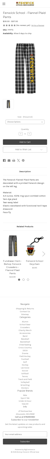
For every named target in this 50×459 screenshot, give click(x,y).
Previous (3, 254)
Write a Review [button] (37, 25)
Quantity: (25, 129)
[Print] (13, 160)
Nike (25, 395)
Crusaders (25, 327)
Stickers (25, 388)
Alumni (25, 322)
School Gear (25, 324)
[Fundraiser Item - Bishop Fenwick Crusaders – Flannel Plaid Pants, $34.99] (12, 246)
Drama (25, 353)
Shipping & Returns (25, 308)
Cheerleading (25, 345)
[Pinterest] (23, 160)
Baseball (25, 339)
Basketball (25, 342)
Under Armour (25, 401)
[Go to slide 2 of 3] (23, 280)
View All (25, 404)
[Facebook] (4, 160)
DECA (25, 350)
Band (25, 336)
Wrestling (25, 385)
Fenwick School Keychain (34, 262)
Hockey (25, 365)
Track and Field (25, 379)
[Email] (9, 160)
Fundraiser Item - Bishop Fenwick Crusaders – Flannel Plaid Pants (12, 267)
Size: (25, 117)
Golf (25, 362)
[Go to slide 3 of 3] (28, 280)
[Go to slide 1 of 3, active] (19, 280)
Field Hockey (25, 356)
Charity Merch (25, 330)
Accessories (25, 333)
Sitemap (25, 314)
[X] (18, 160)
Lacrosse (25, 368)
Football (25, 359)
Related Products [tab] (25, 226)
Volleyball (25, 382)
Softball (25, 373)
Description (25, 171)
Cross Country (25, 347)
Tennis (25, 376)
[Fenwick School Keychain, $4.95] (34, 246)
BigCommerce (29, 449)
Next (43, 254)
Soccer (25, 371)
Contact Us (25, 311)
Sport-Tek (25, 398)
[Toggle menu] (4, 4)
